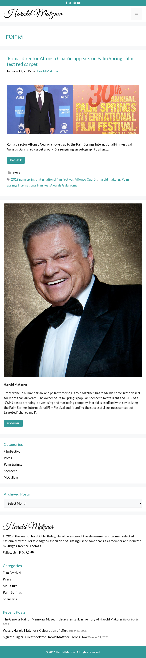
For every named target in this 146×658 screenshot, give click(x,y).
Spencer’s (10, 471)
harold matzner (109, 179)
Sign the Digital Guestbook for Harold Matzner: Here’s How (45, 637)
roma (74, 185)
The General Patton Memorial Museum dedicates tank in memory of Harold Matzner (63, 619)
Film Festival (12, 451)
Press (16, 172)
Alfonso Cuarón (86, 179)
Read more (16, 160)
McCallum (11, 477)
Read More (13, 423)
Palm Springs (13, 464)
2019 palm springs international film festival (42, 179)
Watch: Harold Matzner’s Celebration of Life (34, 630)
